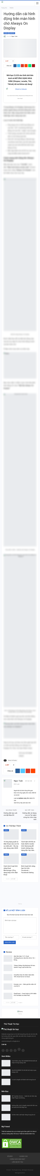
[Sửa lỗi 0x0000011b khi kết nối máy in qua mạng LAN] (6, 1072)
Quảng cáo (23, 1156)
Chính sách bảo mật (17, 1159)
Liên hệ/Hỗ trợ (17, 1162)
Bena (23, 1173)
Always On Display (12, 760)
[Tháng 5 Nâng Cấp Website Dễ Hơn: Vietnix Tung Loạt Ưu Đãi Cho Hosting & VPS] (8, 968)
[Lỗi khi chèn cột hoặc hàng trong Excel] (6, 1117)
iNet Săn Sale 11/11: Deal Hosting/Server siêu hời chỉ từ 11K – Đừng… (25, 958)
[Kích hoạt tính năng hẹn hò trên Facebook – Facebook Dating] (28, 858)
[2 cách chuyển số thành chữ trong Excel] (6, 1082)
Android (12, 33)
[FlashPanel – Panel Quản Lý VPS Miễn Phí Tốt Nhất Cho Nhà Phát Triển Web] (8, 996)
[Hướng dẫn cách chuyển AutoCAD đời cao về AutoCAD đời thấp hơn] (6, 1108)
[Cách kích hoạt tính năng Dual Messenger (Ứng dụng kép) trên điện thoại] (11, 858)
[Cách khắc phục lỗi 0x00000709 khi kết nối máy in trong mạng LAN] (6, 1063)
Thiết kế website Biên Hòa (27, 1133)
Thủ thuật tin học (11, 1024)
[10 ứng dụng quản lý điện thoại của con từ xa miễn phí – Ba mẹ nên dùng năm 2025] (11, 834)
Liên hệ (4, 1044)
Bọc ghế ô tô (28, 1131)
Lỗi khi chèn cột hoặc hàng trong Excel (23, 1114)
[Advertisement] (20, 894)
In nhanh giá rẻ (20, 1131)
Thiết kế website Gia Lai (8, 1131)
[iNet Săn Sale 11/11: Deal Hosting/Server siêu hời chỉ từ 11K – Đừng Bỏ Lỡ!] (8, 958)
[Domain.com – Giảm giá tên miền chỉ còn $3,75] (8, 986)
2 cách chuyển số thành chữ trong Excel (24, 1079)
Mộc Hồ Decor (15, 1133)
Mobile (6, 33)
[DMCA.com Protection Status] (12, 1143)
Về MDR (10, 1156)
